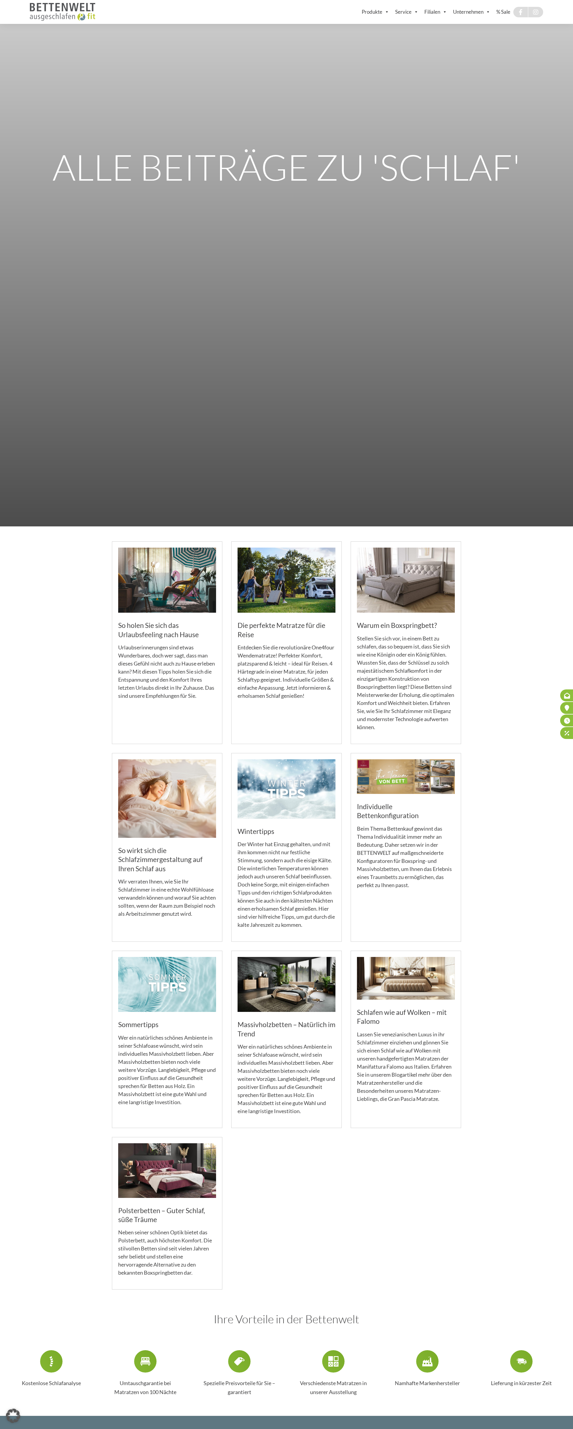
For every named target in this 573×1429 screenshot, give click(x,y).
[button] (13, 1416)
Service (403, 12)
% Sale (503, 12)
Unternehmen (468, 12)
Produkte (372, 12)
